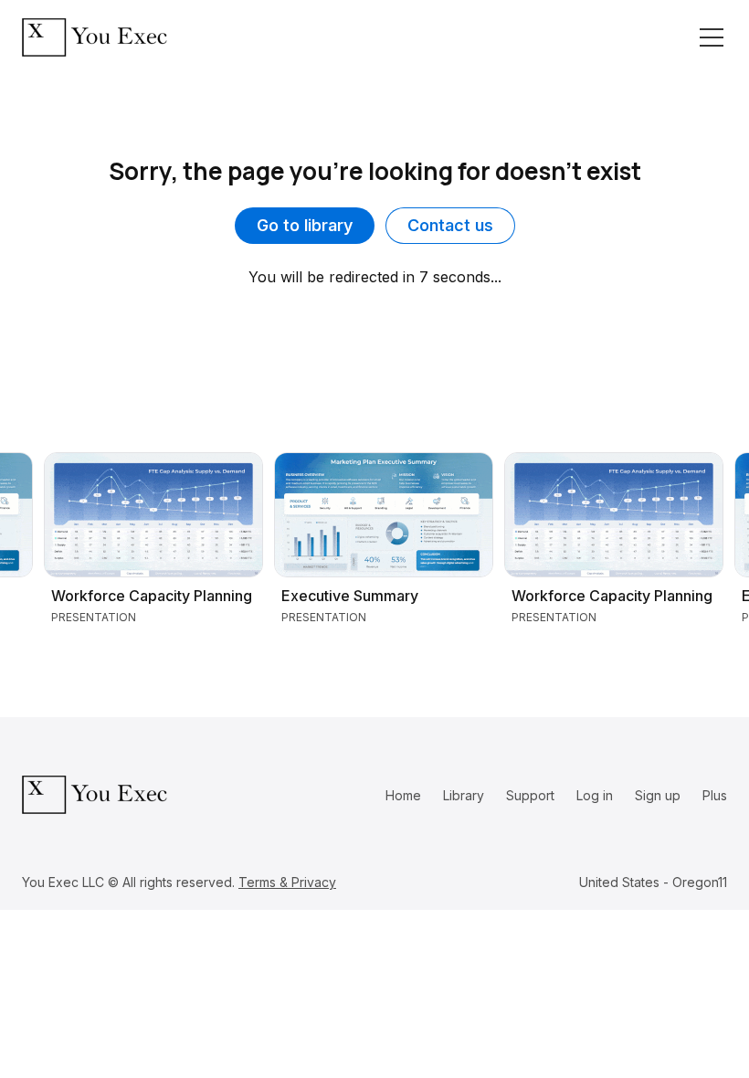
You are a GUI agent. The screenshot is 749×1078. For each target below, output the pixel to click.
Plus (714, 795)
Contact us (450, 225)
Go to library (305, 225)
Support (530, 795)
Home (403, 795)
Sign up (657, 795)
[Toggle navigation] (711, 37)
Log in (594, 795)
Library (463, 795)
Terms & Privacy (287, 882)
